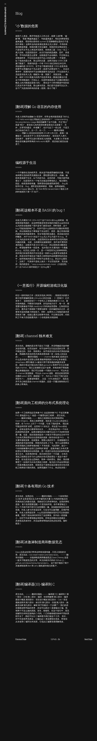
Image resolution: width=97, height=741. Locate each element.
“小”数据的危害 (26, 26)
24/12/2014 (18, 111)
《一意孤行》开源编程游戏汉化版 (41, 285)
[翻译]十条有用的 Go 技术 (34, 486)
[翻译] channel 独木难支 (34, 336)
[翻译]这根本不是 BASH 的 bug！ (40, 210)
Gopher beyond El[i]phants (5, 21)
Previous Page (20, 639)
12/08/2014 (18, 407)
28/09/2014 (18, 215)
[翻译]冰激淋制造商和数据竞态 (38, 542)
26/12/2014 (18, 31)
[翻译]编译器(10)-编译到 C (35, 584)
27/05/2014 (18, 589)
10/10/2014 (18, 167)
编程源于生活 (25, 162)
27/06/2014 (18, 547)
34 (59, 639)
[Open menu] (5, 4)
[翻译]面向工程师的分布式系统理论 (42, 403)
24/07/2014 (18, 491)
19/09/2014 (18, 290)
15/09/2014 (18, 340)
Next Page (88, 639)
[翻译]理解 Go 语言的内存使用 (38, 107)
